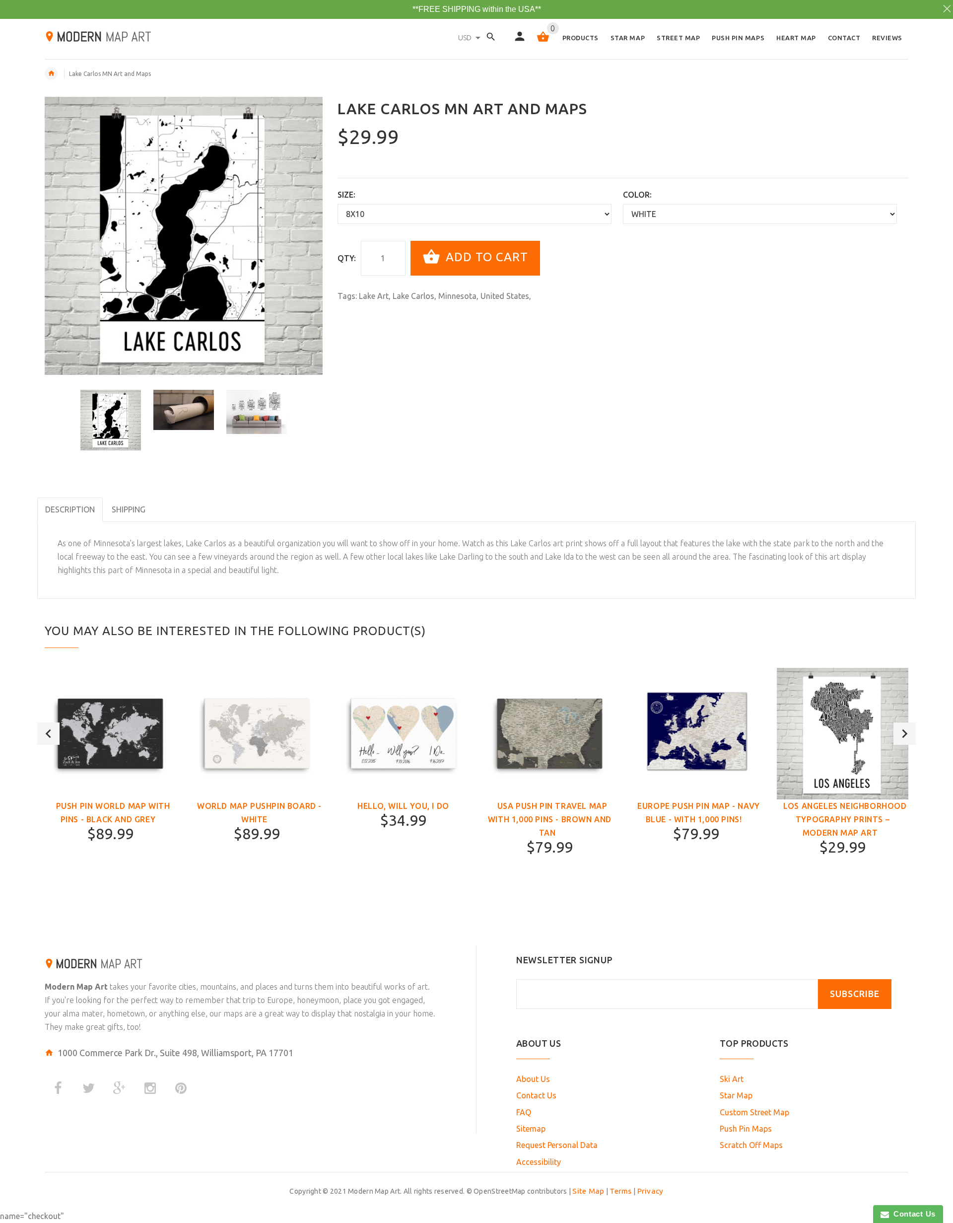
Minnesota (457, 295)
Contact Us (536, 1095)
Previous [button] (48, 733)
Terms (620, 1191)
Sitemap (530, 1128)
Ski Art (732, 1079)
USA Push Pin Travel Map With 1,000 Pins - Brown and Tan (550, 819)
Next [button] (904, 733)
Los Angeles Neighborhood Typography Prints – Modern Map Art (844, 819)
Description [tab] (70, 509)
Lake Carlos (413, 295)
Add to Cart (485, 257)
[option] (110, 420)
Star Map (736, 1095)
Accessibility (538, 1161)
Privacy (650, 1191)
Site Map (588, 1191)
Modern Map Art (76, 986)
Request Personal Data (557, 1145)
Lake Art (374, 295)
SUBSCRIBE (855, 994)
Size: (346, 194)
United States (504, 295)
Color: (637, 194)
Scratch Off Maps (751, 1145)
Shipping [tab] (128, 509)
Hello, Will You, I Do (403, 805)
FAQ (523, 1112)
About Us (533, 1079)
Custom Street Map (754, 1112)
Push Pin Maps (746, 1128)
